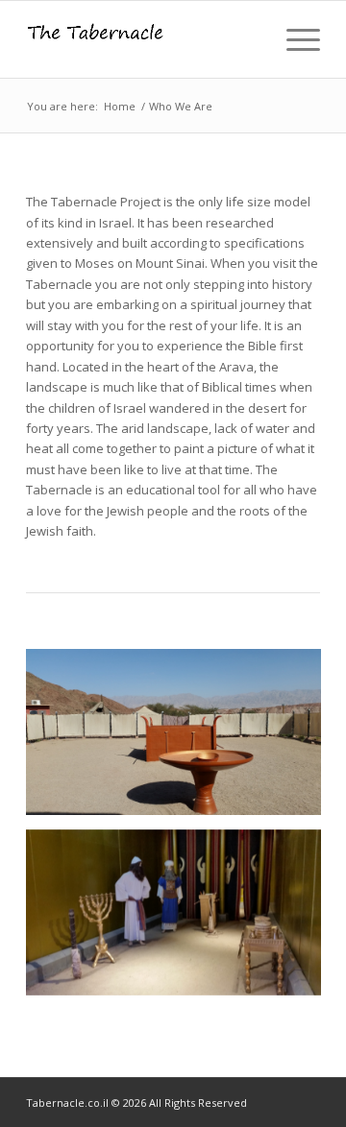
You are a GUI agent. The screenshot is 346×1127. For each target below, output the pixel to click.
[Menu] (293, 39)
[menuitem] (293, 39)
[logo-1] (143, 39)
